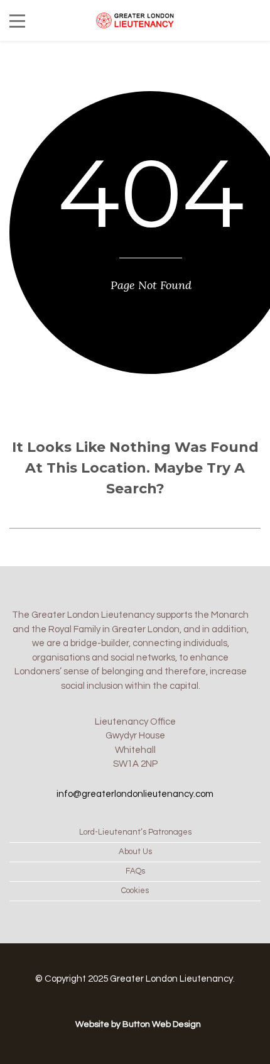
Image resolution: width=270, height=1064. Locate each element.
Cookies (135, 890)
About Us (135, 851)
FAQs (135, 871)
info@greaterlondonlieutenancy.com (135, 794)
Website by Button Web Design (138, 1024)
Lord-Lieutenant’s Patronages (135, 832)
